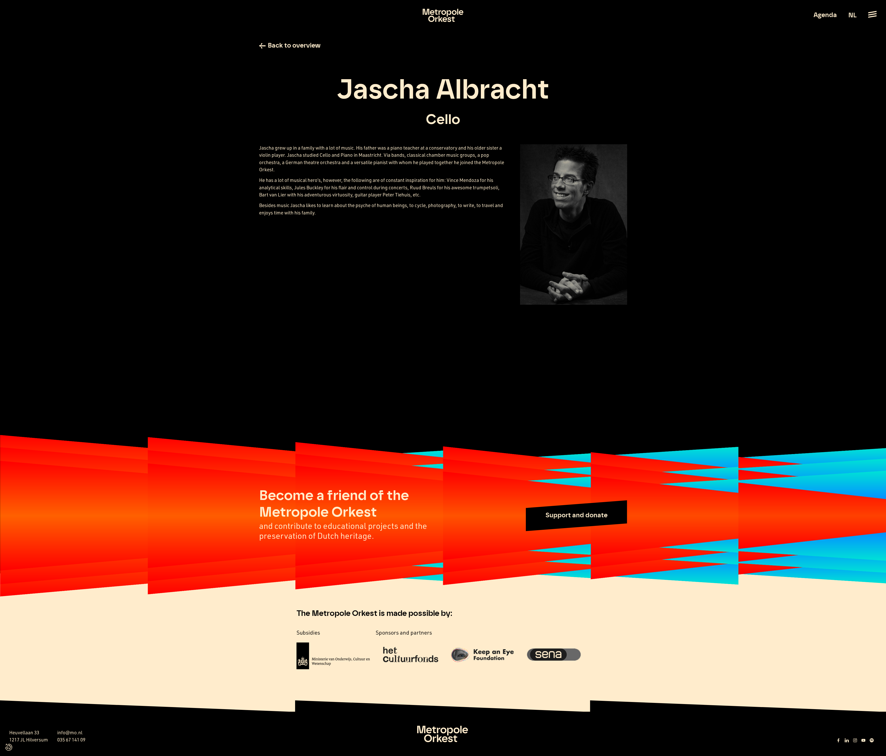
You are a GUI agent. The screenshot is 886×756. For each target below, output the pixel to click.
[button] (576, 515)
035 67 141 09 (71, 740)
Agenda (825, 15)
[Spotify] (872, 740)
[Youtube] (863, 740)
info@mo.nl (69, 732)
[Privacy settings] (8, 747)
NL (852, 15)
